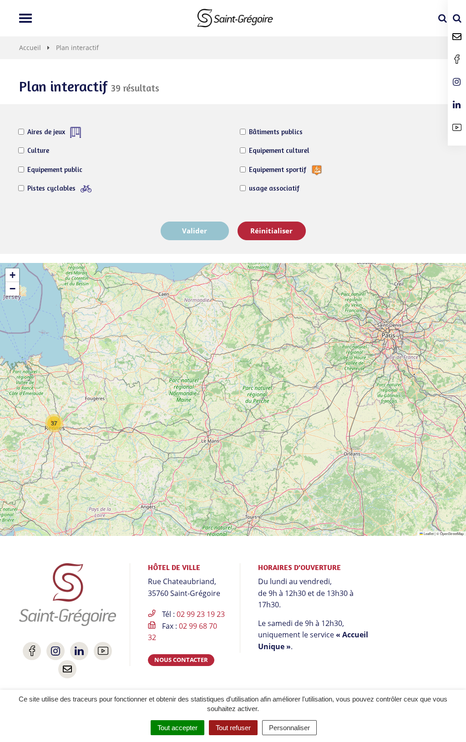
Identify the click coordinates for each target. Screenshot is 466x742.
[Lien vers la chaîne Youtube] (457, 127)
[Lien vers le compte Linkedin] (457, 105)
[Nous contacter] (457, 36)
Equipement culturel (279, 150)
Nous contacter (181, 660)
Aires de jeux (47, 131)
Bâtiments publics (276, 131)
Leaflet (428, 533)
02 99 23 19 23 (201, 614)
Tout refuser (233, 728)
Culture (38, 150)
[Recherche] (457, 18)
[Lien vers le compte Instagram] (457, 82)
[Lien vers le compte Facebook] (457, 59)
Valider (194, 230)
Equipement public (54, 169)
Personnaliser (289, 728)
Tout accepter (177, 728)
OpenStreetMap (452, 533)
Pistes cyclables (52, 188)
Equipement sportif (278, 169)
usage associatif (274, 188)
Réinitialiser (271, 230)
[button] (54, 423)
